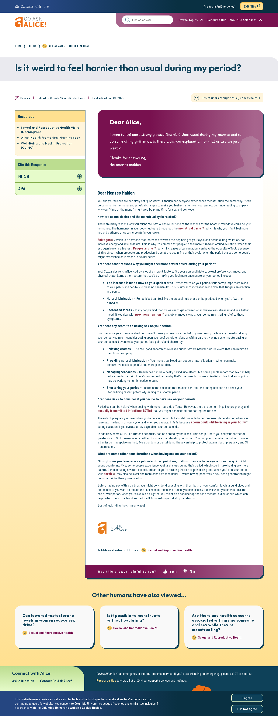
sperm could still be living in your (218, 422)
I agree (247, 698)
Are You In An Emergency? (220, 6)
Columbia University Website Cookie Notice (71, 708)
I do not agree (247, 709)
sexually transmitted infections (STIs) (125, 411)
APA (21, 188)
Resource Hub (216, 20)
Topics (31, 46)
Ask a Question (23, 680)
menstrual (189, 228)
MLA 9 (23, 176)
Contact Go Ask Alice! (56, 680)
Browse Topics (188, 20)
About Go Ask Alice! (242, 20)
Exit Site (250, 6)
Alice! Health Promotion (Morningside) (50, 137)
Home (18, 46)
